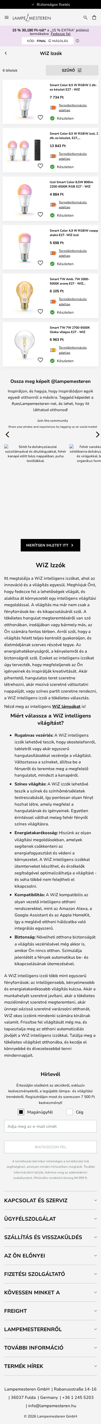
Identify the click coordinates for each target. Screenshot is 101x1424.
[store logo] (34, 17)
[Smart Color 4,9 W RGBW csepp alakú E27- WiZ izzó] (50, 247)
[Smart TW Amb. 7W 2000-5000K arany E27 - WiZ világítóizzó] (50, 296)
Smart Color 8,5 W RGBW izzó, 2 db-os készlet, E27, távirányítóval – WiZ (74, 135)
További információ (33, 1347)
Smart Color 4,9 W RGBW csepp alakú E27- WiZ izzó (74, 232)
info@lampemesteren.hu (52, 1405)
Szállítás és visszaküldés (43, 1237)
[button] (40, 117)
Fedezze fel (60, 33)
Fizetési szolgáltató (34, 1273)
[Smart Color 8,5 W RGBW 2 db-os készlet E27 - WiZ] (50, 102)
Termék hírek (23, 1366)
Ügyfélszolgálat (30, 1218)
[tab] (50, 1200)
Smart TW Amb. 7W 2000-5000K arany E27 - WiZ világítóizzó (69, 281)
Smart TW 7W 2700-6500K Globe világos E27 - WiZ (70, 329)
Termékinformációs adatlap (73, 107)
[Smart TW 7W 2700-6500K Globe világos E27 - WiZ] (50, 344)
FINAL (47, 41)
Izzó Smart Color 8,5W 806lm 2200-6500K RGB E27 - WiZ (71, 184)
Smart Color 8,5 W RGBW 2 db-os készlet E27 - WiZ (73, 87)
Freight (15, 1310)
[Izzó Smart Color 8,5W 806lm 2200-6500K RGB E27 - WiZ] (50, 199)
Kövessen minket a (32, 1292)
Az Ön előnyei (24, 1255)
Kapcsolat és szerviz (35, 1200)
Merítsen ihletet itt (47, 545)
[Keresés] (85, 17)
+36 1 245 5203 (78, 1397)
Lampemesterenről (33, 1329)
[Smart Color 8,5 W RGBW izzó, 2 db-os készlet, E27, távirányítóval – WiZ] (50, 150)
